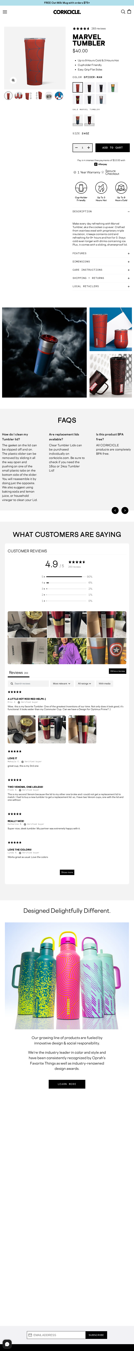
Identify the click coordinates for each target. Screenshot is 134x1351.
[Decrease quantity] (76, 148)
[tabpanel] (67, 779)
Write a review (117, 671)
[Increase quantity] (88, 148)
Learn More (67, 1084)
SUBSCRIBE (96, 1335)
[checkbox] (104, 683)
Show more (67, 872)
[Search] (123, 11)
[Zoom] (13, 80)
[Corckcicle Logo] (67, 12)
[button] (115, 510)
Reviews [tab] (18, 672)
